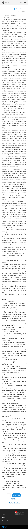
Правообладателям (7, 520)
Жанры (3, 514)
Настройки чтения (21, 9)
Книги (3, 511)
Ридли (7, 2)
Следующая (16, 495)
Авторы (3, 517)
